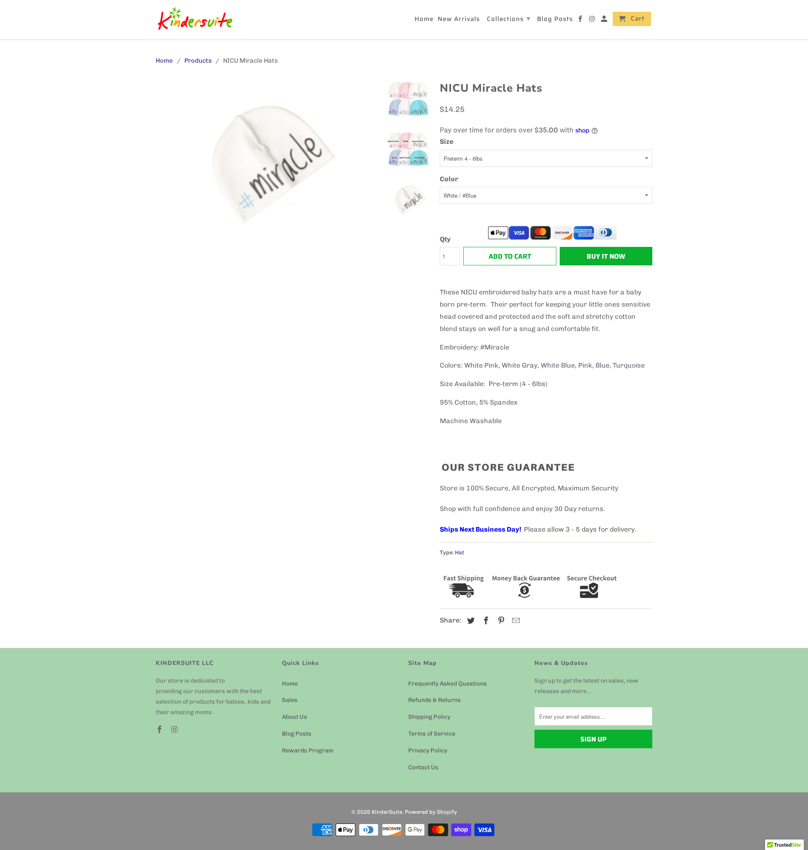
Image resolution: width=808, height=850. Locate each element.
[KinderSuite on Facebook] (160, 729)
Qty (445, 239)
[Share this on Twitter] (469, 620)
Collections (509, 18)
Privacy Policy (427, 750)
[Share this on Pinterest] (500, 620)
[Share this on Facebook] (485, 620)
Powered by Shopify (431, 812)
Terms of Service (431, 733)
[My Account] (605, 20)
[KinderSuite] (195, 19)
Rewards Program (307, 750)
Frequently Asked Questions (447, 683)
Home (290, 683)
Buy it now (606, 256)
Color (449, 179)
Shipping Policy (429, 716)
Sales (290, 700)
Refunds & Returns (434, 700)
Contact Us (423, 767)
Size (446, 142)
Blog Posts (296, 733)
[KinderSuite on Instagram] (175, 729)
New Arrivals (459, 20)
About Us (294, 716)
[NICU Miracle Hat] (266, 162)
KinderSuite (387, 812)
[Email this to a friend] (514, 620)
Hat (459, 552)
